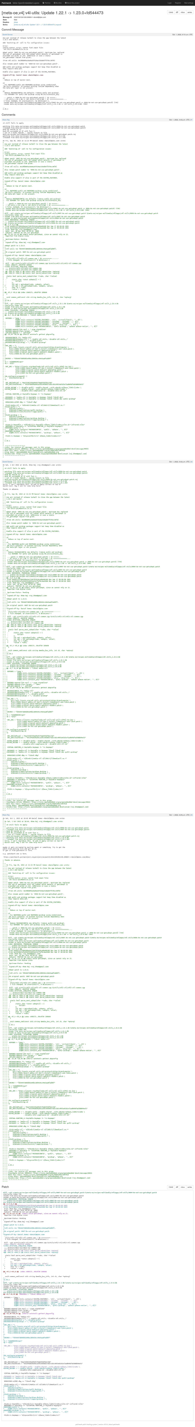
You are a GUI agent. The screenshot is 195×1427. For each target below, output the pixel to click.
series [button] (190, 12)
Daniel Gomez (7, 34)
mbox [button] (183, 12)
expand (58, 24)
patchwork (78, 1424)
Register (178, 3)
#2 (192, 462)
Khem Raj (5, 120)
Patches (47, 3)
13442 (171, 12)
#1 (192, 120)
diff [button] (177, 12)
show (16, 22)
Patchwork (6, 2)
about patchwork (114, 1424)
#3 (192, 815)
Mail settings (188, 3)
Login (170, 3)
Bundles (58, 3)
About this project (73, 3)
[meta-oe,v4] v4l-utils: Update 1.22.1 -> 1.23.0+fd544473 (34, 24)
